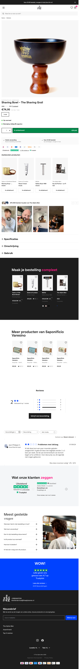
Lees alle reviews (38, 582)
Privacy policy (48, 656)
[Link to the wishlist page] (71, 7)
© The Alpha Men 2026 (39, 653)
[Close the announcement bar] (75, 2)
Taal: (43, 646)
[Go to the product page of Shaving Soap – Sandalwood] (9, 169)
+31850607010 (17, 597)
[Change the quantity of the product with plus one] (9, 130)
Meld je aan (70, 616)
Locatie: (32, 646)
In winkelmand (9, 190)
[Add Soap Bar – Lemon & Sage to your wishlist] (66, 342)
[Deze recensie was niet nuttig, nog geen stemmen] (73, 463)
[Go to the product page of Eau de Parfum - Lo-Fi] (60, 169)
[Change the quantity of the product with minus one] (3, 130)
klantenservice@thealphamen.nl (23, 599)
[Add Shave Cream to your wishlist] (36, 277)
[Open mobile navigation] (3, 8)
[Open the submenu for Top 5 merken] (75, 632)
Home (3, 18)
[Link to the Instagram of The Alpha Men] (37, 639)
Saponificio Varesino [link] (10, 100)
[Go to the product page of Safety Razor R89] (43, 169)
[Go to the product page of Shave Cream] (26, 169)
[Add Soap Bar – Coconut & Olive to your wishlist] (51, 342)
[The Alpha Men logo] (39, 7)
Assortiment (7, 628)
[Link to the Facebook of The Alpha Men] (42, 639)
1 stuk (5, 114)
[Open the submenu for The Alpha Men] (75, 625)
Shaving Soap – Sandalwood (6, 184)
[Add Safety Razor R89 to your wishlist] (51, 277)
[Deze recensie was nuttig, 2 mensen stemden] (70, 463)
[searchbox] (11, 432)
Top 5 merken (8, 631)
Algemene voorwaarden (33, 656)
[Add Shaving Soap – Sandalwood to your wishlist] (21, 277)
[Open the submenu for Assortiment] (75, 628)
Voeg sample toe (63, 306)
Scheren (9, 18)
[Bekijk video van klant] (9, 219)
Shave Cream (23, 183)
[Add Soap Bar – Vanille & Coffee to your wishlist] (21, 342)
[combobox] (30, 432)
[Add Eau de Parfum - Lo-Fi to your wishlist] (66, 277)
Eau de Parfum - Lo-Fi (59, 183)
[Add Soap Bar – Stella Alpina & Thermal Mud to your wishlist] (36, 342)
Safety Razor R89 (41, 183)
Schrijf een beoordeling (40, 416)
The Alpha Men (8, 624)
